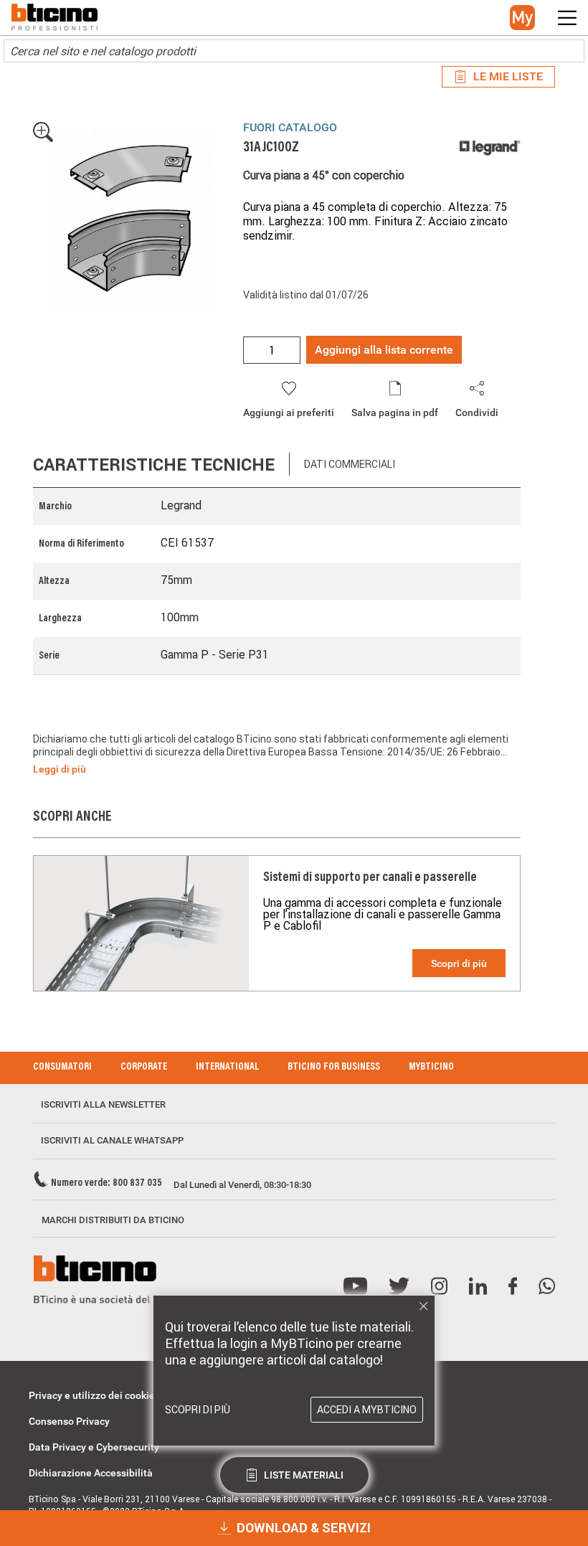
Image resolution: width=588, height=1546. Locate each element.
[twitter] (399, 1286)
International (227, 1067)
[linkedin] (478, 1286)
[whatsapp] (547, 1286)
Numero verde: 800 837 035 (106, 1184)
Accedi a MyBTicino (367, 1409)
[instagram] (439, 1286)
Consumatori (62, 1067)
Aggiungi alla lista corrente (384, 350)
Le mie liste (508, 76)
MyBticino (431, 1067)
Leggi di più (59, 769)
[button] (522, 17)
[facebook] (512, 1286)
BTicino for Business (334, 1067)
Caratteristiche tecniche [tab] (154, 464)
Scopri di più (459, 963)
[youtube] (355, 1286)
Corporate (143, 1067)
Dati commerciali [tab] (349, 464)
